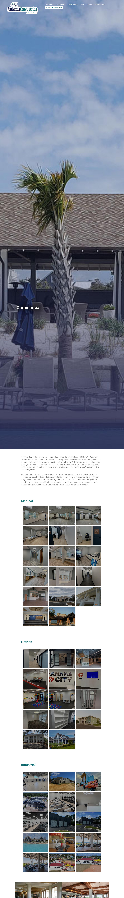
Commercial (61, 4)
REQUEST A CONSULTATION (54, 7)
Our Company (73, 4)
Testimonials (100, 4)
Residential (50, 4)
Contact (90, 4)
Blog (82, 4)
